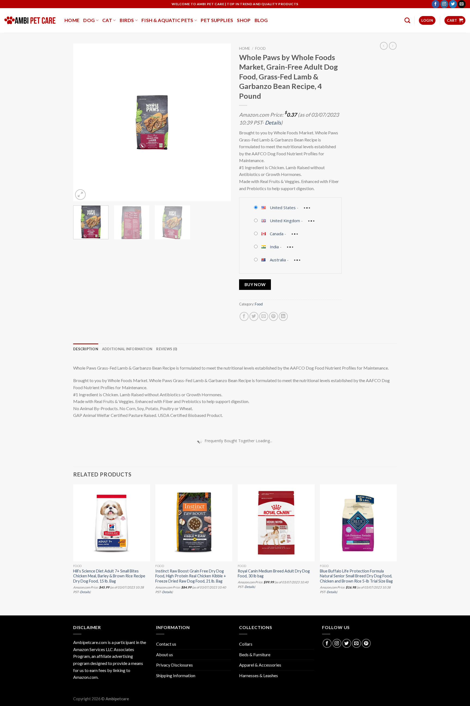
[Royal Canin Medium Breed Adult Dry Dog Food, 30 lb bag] (276, 522)
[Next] (221, 122)
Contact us (166, 643)
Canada (276, 233)
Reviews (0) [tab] (166, 349)
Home (71, 20)
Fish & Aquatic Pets (167, 20)
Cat (107, 20)
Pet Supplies (217, 20)
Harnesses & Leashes (258, 675)
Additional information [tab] (127, 349)
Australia (278, 259)
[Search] (407, 20)
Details (273, 122)
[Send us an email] (462, 4)
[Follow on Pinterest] (366, 643)
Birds (127, 20)
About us (164, 654)
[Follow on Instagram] (444, 4)
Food (260, 48)
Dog (89, 20)
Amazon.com (85, 677)
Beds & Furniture (254, 654)
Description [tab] (85, 349)
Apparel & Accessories (260, 664)
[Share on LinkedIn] (283, 316)
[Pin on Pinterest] (273, 316)
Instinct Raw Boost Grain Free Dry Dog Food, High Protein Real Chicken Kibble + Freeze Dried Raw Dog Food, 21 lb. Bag (190, 576)
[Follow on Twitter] (453, 4)
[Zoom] (80, 194)
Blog (261, 20)
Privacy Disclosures (174, 664)
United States (283, 207)
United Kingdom (285, 220)
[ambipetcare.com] (30, 20)
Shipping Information (175, 675)
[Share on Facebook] (244, 316)
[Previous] (83, 122)
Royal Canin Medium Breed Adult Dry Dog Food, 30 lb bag (274, 573)
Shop (244, 20)
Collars (245, 643)
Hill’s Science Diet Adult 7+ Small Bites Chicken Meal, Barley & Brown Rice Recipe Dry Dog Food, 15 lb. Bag (109, 576)
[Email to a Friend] (263, 316)
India (274, 246)
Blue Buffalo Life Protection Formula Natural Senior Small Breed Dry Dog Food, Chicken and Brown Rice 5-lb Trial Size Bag (356, 576)
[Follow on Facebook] (436, 4)
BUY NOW (255, 284)
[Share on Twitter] (253, 316)
